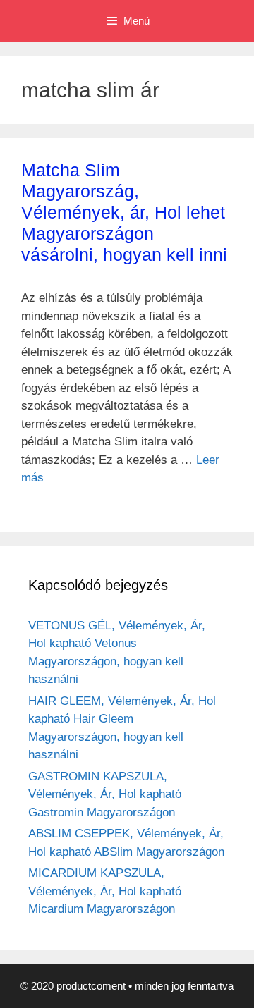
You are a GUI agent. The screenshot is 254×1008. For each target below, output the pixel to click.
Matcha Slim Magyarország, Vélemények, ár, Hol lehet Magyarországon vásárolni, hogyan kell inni (124, 212)
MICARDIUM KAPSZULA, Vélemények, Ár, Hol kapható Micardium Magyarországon (104, 891)
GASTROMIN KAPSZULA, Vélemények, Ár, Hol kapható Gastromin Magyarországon (104, 794)
